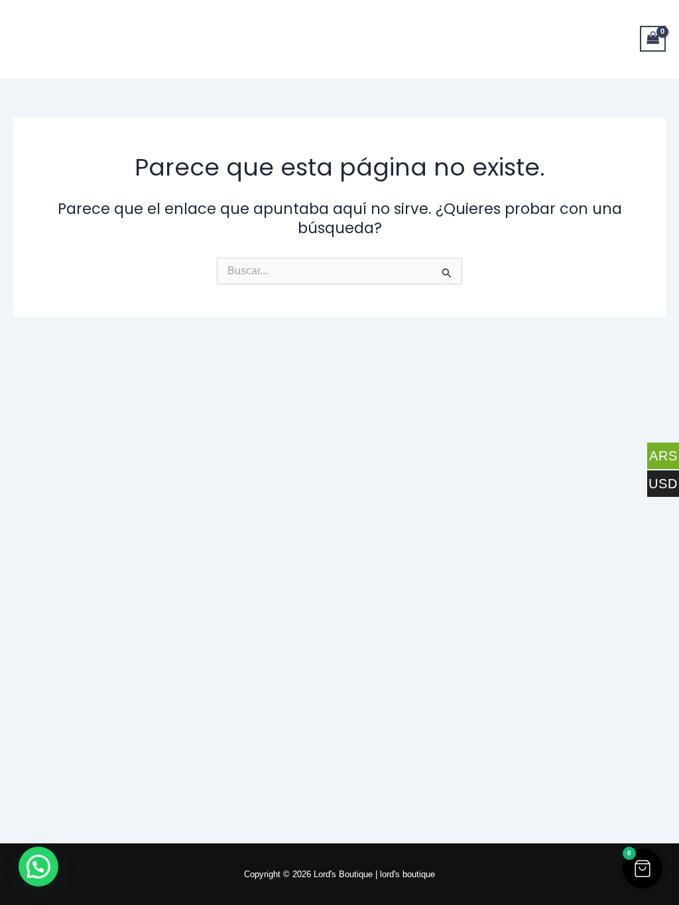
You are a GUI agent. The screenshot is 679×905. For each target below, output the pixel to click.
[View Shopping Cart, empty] (653, 39)
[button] (642, 868)
